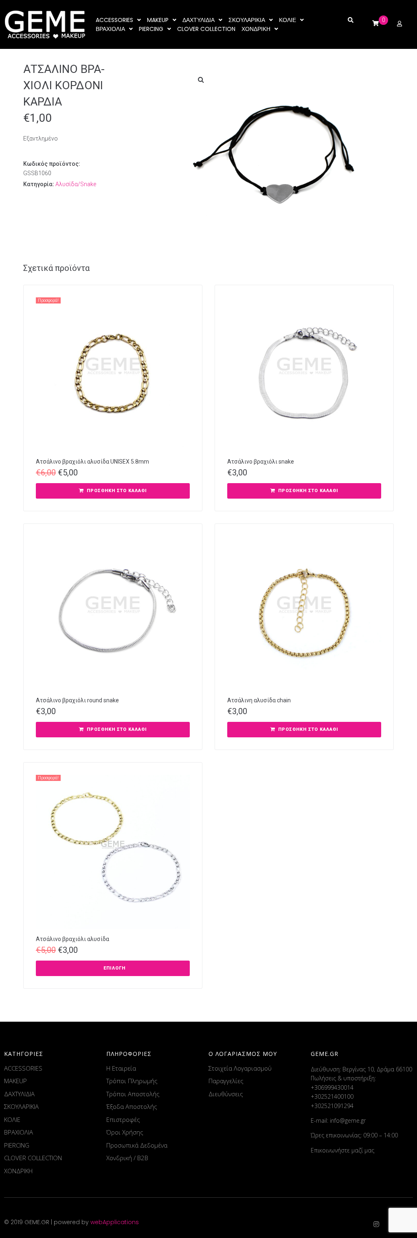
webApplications (114, 1222)
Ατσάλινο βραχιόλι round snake (77, 700)
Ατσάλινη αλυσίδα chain (259, 700)
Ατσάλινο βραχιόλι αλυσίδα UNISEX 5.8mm (92, 461)
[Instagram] (376, 1224)
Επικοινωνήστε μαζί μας (342, 1150)
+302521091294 (332, 1106)
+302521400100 (332, 1096)
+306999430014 (332, 1087)
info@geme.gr (348, 1120)
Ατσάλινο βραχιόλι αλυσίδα (72, 939)
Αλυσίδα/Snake (75, 184)
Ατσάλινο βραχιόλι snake (260, 461)
